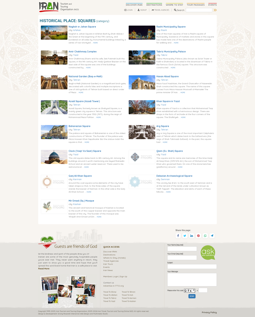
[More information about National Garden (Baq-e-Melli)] (54, 82)
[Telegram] (212, 235)
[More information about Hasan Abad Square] (142, 82)
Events (106, 267)
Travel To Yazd (109, 301)
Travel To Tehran (128, 292)
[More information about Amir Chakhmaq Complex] (54, 57)
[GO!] (215, 10)
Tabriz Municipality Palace (171, 51)
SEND (192, 296)
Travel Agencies (111, 261)
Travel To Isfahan (110, 295)
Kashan (77, 204)
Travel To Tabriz (109, 298)
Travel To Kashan (129, 301)
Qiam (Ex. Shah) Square (169, 150)
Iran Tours (108, 264)
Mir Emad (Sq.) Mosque (81, 200)
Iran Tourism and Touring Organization (71, 311)
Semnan (165, 179)
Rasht (164, 30)
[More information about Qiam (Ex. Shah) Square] (142, 156)
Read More (43, 268)
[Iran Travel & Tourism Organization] (59, 7)
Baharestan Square (79, 126)
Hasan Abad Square (167, 76)
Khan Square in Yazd (168, 101)
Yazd (75, 54)
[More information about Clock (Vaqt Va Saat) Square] (54, 156)
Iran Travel (102, 311)
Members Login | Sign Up (115, 276)
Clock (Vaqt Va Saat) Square (85, 150)
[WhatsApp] (205, 235)
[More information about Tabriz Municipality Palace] (142, 57)
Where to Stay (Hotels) (114, 257)
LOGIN (130, 10)
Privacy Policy (209, 312)
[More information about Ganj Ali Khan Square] (54, 181)
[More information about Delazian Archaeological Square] (142, 181)
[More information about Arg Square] (142, 131)
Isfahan (77, 30)
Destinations (109, 254)
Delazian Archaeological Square (174, 175)
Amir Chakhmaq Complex (83, 51)
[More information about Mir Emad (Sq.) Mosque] (54, 206)
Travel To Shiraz (109, 292)
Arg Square (162, 126)
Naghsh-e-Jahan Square (82, 26)
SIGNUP (143, 10)
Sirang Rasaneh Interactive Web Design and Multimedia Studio (83, 314)
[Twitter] (185, 235)
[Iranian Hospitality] (67, 246)
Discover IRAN (110, 251)
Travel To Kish (127, 295)
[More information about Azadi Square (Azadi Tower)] (54, 107)
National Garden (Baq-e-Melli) (85, 76)
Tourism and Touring (115, 311)
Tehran (76, 79)
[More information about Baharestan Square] (54, 131)
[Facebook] (178, 235)
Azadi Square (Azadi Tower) (84, 101)
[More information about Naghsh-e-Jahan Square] (54, 32)
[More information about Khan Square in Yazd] (142, 107)
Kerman (77, 179)
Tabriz (164, 54)
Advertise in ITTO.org (113, 285)
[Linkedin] (191, 235)
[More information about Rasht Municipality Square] (142, 32)
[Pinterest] (198, 235)
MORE (95, 43)
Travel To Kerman (129, 298)
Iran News (108, 270)
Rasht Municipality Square (170, 26)
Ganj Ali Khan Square (80, 175)
